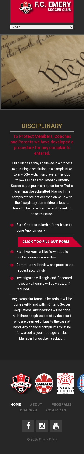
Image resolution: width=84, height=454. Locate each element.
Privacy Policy (48, 439)
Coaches (28, 410)
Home (15, 405)
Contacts (56, 410)
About (36, 405)
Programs (61, 405)
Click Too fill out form (45, 242)
